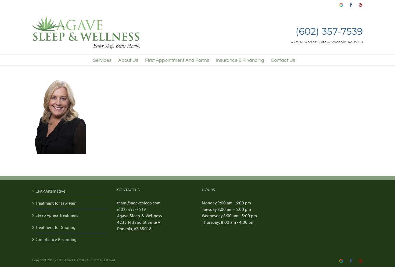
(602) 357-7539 (329, 31)
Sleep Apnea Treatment (56, 215)
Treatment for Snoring (55, 227)
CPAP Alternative (50, 191)
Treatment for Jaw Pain (56, 203)
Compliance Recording (56, 239)
